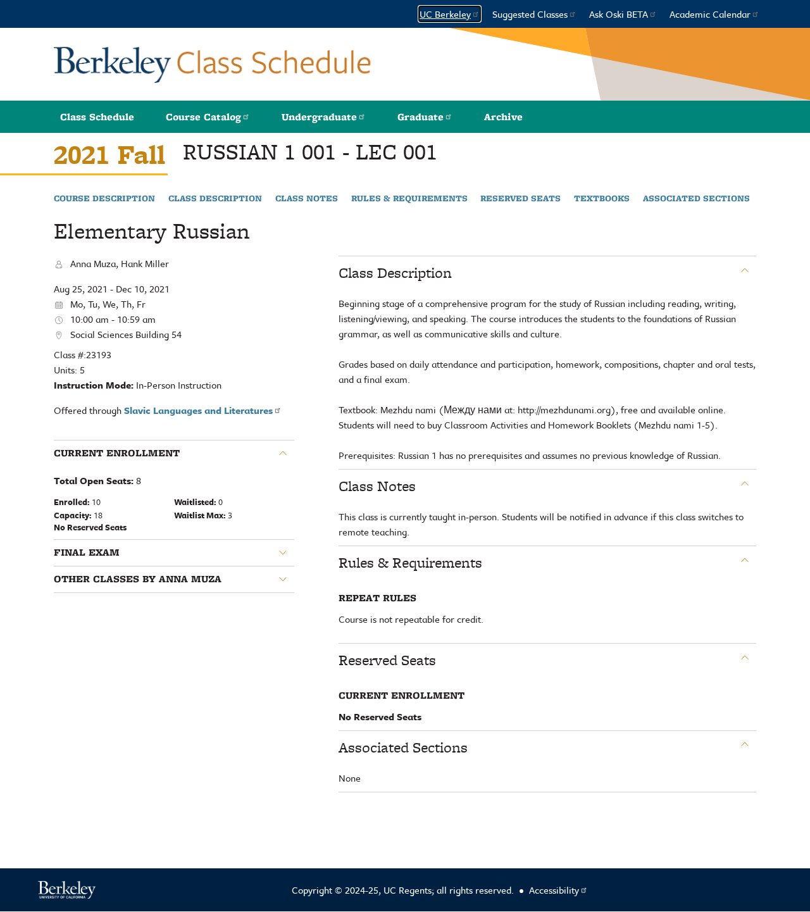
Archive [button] (503, 116)
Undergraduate (319, 116)
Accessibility (554, 890)
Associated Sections (696, 198)
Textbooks (602, 198)
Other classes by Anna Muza (137, 579)
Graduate (420, 116)
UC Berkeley (445, 14)
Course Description (104, 198)
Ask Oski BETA (618, 14)
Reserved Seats (520, 198)
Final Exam (87, 552)
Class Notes (306, 198)
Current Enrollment (117, 453)
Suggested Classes (530, 14)
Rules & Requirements (409, 198)
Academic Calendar (710, 14)
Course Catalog (203, 116)
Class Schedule (97, 116)
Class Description (215, 198)
